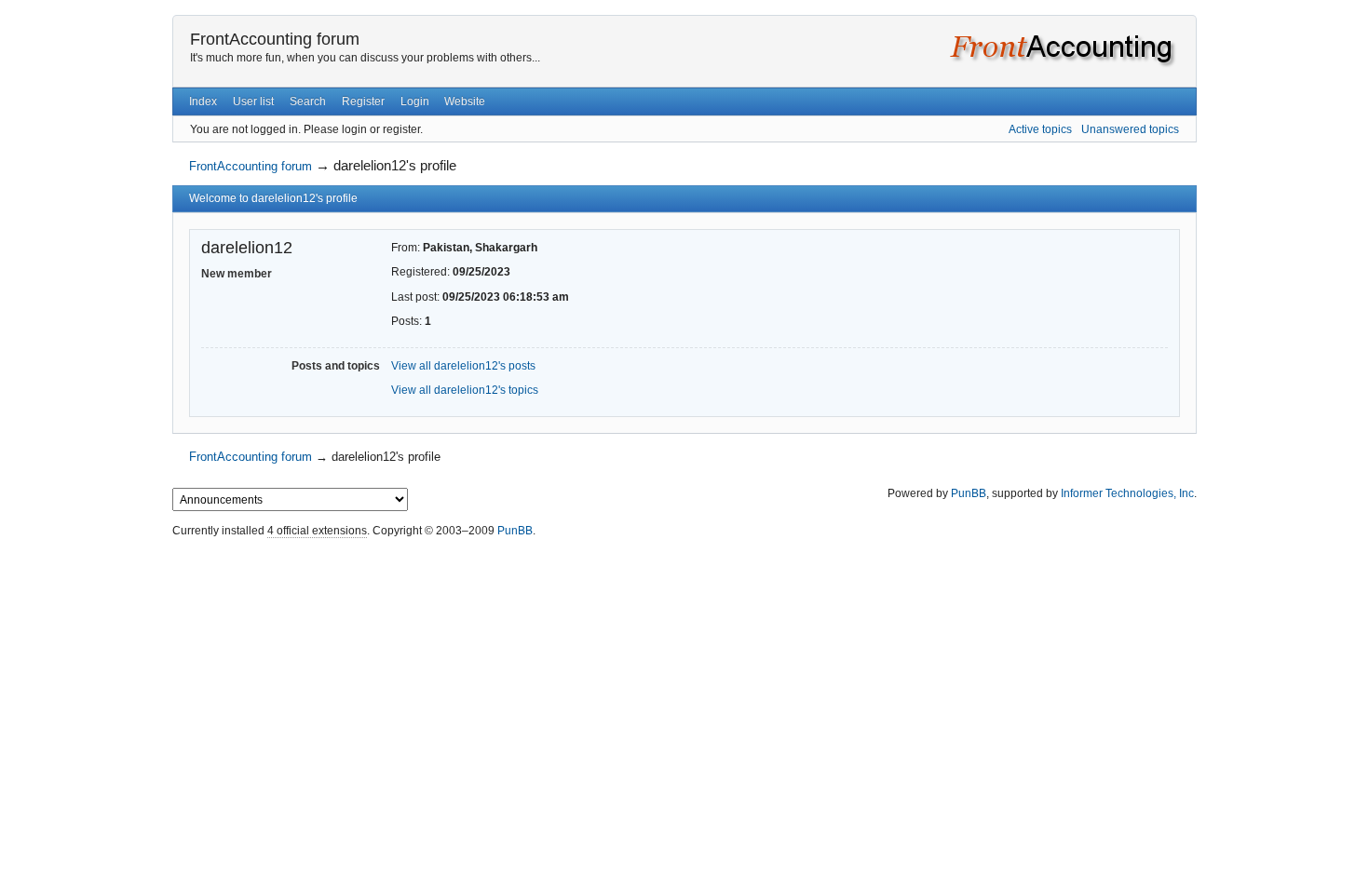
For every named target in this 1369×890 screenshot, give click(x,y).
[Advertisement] (684, 585)
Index (203, 101)
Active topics (1040, 129)
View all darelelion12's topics (464, 390)
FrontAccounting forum (274, 39)
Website (464, 101)
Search (308, 101)
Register (363, 101)
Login (414, 101)
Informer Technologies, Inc (1127, 493)
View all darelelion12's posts (463, 365)
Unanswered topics (1130, 129)
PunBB (968, 493)
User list (253, 101)
